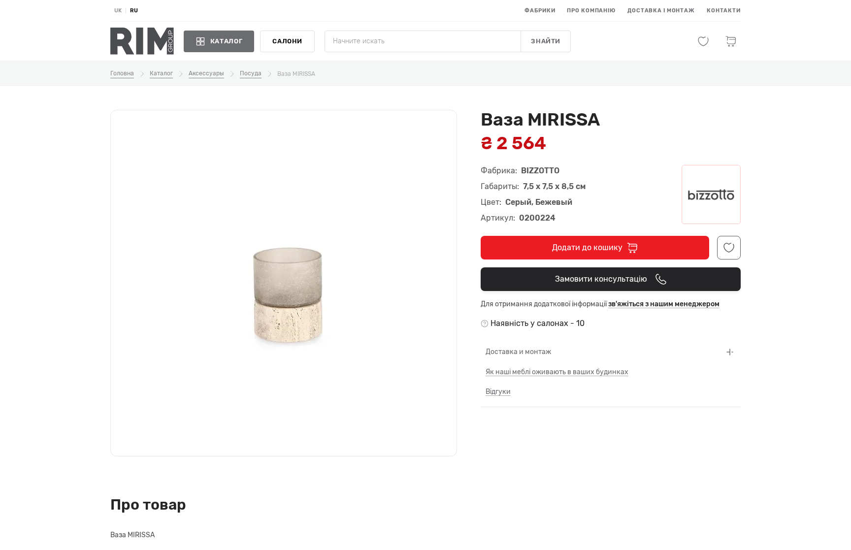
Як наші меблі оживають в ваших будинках (557, 372)
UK (118, 10)
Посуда (251, 73)
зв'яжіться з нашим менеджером (664, 304)
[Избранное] (703, 41)
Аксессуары (206, 73)
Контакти (724, 10)
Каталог (161, 73)
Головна (122, 73)
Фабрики (539, 10)
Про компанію (591, 10)
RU (134, 10)
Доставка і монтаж (661, 10)
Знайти (545, 41)
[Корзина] (731, 41)
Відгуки (498, 392)
